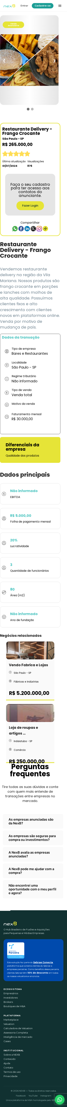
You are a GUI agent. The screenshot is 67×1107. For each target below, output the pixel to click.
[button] (59, 1099)
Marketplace (11, 1020)
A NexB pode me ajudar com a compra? (31, 871)
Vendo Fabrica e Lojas (28, 665)
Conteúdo (10, 1059)
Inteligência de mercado (18, 1037)
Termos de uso (12, 1072)
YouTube (33, 1095)
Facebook (21, 1095)
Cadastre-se (43, 5)
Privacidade (11, 1076)
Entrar (24, 5)
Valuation (9, 1024)
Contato (8, 1067)
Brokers (8, 1002)
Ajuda (7, 1063)
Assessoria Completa (16, 1033)
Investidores (11, 998)
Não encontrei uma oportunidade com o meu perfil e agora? (32, 889)
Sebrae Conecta (43, 962)
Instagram (45, 1095)
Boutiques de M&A (14, 1006)
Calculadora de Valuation (18, 1028)
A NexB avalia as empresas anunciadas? (29, 854)
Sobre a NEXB (12, 1055)
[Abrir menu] (59, 5)
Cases (7, 1041)
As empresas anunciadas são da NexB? (31, 821)
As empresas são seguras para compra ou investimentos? (32, 838)
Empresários (11, 993)
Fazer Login (30, 206)
